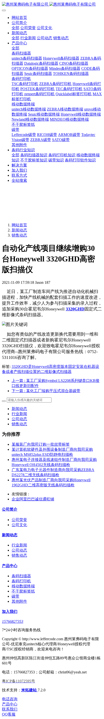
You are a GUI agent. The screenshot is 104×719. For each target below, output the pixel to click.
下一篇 (46, 391)
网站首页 (19, 18)
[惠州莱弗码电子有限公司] (52, 4)
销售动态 (19, 235)
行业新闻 (19, 414)
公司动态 (19, 419)
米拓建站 (29, 690)
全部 (15, 28)
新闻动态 (19, 230)
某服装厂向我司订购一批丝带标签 (41, 444)
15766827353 (12, 621)
